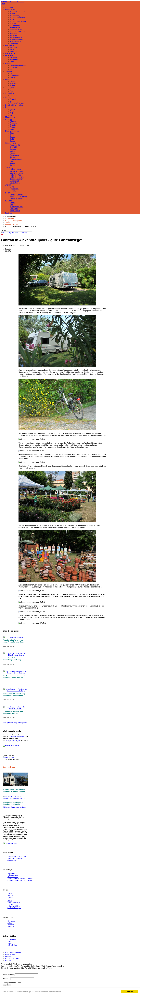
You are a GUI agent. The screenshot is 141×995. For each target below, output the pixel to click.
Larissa (12, 151)
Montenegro (10, 117)
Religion (10, 904)
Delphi (12, 165)
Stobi (12, 139)
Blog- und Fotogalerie (15, 858)
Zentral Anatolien (16, 179)
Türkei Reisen (15, 169)
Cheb (12, 89)
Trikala (12, 153)
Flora (9, 941)
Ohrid (12, 135)
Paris (12, 49)
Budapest (13, 67)
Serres (12, 157)
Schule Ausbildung (13, 906)
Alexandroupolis (16, 159)
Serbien (8, 97)
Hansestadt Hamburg (18, 21)
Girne (12, 187)
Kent (11, 205)
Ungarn (8, 63)
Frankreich (9, 45)
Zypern (8, 185)
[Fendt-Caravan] (9, 757)
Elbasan (13, 121)
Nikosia (13, 191)
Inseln (12, 161)
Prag (11, 91)
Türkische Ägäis (16, 175)
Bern (11, 73)
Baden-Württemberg (17, 12)
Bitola (12, 133)
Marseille (13, 47)
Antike (9, 923)
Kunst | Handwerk (13, 902)
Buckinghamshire (16, 207)
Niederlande (10, 53)
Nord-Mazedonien (12, 131)
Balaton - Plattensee (18, 65)
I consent (129, 991)
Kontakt (8, 960)
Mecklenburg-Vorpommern (15, 26)
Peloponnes (14, 155)
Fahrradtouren (12, 875)
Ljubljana (13, 95)
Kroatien (8, 107)
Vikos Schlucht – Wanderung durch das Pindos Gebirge (14, 694)
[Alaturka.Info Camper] (10, 843)
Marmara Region (16, 171)
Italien (7, 79)
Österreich (9, 55)
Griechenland (10, 143)
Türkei (7, 167)
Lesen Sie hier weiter (17, 736)
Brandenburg (15, 15)
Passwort (6, 979)
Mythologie (11, 921)
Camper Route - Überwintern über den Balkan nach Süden (14, 790)
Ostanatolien (15, 183)
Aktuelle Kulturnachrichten (16, 856)
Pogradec (13, 123)
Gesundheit (11, 940)
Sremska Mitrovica (17, 103)
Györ (11, 69)
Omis (12, 111)
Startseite (9, 8)
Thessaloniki (15, 145)
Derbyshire (14, 209)
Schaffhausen (15, 75)
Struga (12, 141)
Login (3, 4)
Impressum (9, 956)
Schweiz (8, 71)
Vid (11, 115)
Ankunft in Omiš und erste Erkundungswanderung (13, 659)
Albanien (8, 119)
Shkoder (13, 125)
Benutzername (8, 974)
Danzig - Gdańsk (16, 195)
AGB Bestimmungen (13, 952)
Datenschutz (10, 954)
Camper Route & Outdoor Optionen (19, 880)
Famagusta (14, 189)
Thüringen (14, 43)
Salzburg (13, 57)
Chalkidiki (14, 147)
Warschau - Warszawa (18, 197)
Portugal (8, 213)
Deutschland (10, 10)
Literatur (10, 895)
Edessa (13, 149)
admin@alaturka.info (13, 740)
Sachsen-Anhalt (16, 37)
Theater (10, 897)
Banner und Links (12, 958)
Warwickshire (15, 211)
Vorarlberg (14, 59)
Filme (9, 899)
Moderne (10, 926)
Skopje (12, 137)
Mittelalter (10, 924)
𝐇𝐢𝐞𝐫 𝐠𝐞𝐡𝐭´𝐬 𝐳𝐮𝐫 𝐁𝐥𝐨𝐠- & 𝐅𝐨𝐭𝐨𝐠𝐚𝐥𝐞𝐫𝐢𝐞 (15, 723)
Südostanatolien (16, 181)
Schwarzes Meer (16, 173)
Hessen (13, 23)
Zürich (12, 77)
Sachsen (13, 35)
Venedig (13, 83)
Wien (12, 61)
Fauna (9, 943)
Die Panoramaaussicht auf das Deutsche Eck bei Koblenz (14, 677)
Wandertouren (12, 873)
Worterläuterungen (14, 908)
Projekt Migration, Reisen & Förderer (20, 878)
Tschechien (9, 87)
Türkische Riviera (16, 177)
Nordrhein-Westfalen (18, 31)
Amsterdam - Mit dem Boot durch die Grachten (13, 712)
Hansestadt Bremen (17, 17)
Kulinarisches (12, 945)
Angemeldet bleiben (13, 983)
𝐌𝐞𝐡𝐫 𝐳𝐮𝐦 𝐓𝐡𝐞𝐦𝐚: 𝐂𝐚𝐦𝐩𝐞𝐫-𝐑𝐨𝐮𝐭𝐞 (14, 807)
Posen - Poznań (16, 199)
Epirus (12, 163)
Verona (12, 85)
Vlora (12, 129)
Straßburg (14, 51)
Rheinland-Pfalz (16, 41)
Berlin (12, 19)
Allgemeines (11, 860)
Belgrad (13, 99)
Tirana (12, 127)
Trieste (12, 81)
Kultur (9, 894)
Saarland (13, 33)
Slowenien (9, 93)
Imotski (12, 109)
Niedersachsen (16, 29)
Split (11, 113)
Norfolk (12, 203)
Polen (7, 193)
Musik (9, 901)
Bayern (12, 13)
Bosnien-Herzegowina (14, 105)
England (8, 201)
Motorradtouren (12, 877)
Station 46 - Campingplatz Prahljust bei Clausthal (13, 803)
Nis (11, 101)
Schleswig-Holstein (17, 39)
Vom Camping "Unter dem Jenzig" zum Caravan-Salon (13, 641)
